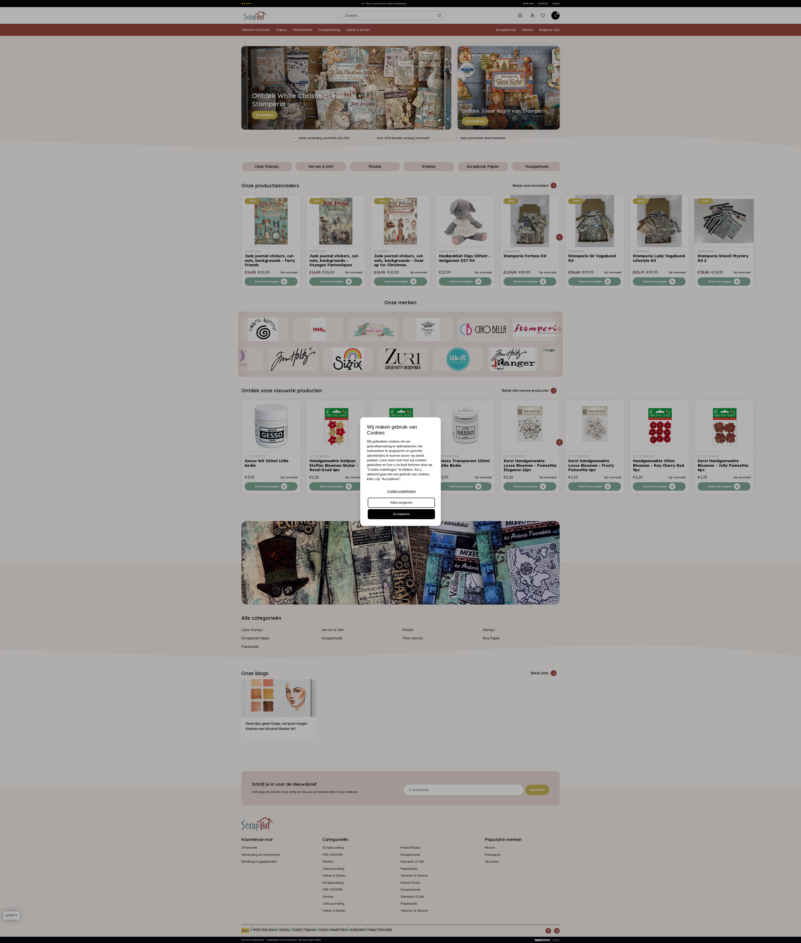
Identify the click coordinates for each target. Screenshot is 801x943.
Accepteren (401, 514)
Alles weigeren (401, 502)
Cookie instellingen (401, 491)
